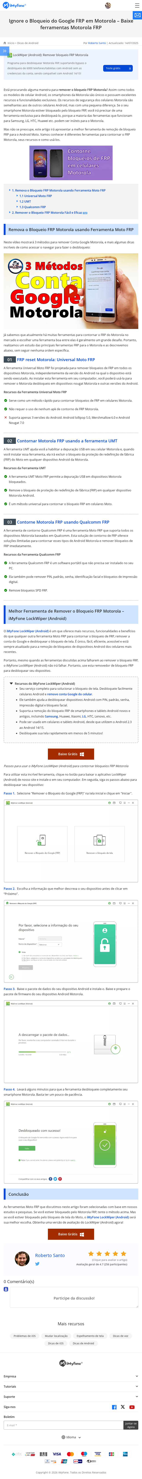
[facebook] (114, 1407)
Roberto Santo (97, 43)
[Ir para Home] (14, 5)
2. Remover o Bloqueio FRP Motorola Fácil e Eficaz (47, 213)
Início (11, 43)
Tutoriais (10, 1386)
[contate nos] (137, 15)
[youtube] (132, 1407)
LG (84, 716)
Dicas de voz (120, 1336)
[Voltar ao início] (135, 1443)
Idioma (71, 1437)
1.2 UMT (25, 201)
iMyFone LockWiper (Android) (28, 631)
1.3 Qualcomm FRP (32, 207)
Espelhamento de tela (90, 1336)
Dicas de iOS (56, 1343)
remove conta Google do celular (69, 694)
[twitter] (123, 1407)
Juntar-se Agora (131, 1425)
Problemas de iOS (25, 1336)
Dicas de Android (27, 43)
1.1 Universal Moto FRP (35, 196)
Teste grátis (113, 68)
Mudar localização (56, 1336)
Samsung (51, 716)
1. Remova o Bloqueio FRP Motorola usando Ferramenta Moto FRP (59, 190)
